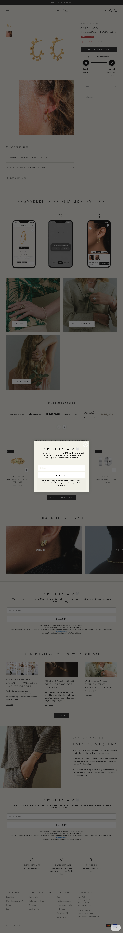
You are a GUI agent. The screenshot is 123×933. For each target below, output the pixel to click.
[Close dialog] (85, 444)
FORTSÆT (61, 475)
